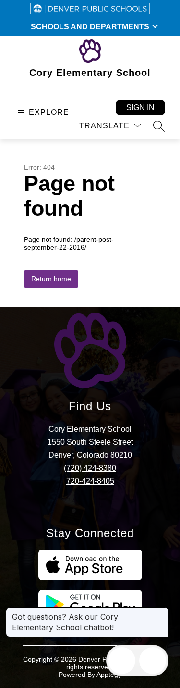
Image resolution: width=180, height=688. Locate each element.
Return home (51, 279)
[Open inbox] (121, 660)
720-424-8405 (90, 481)
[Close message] (161, 612)
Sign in (140, 107)
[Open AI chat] (152, 660)
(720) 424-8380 (90, 468)
